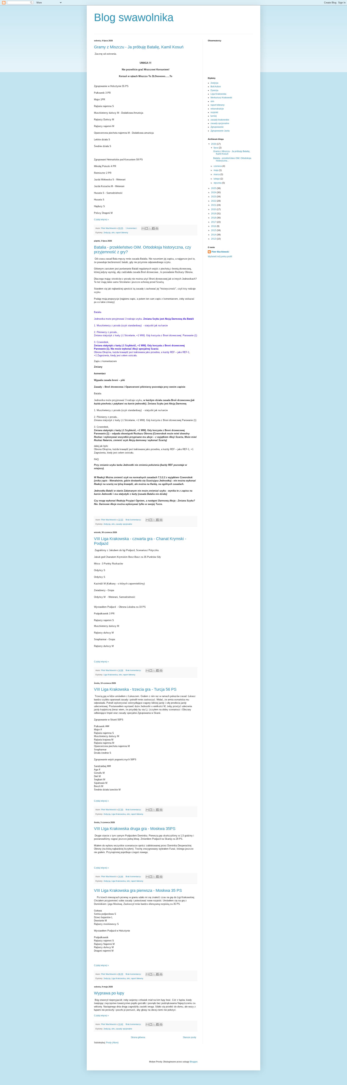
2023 (214, 196)
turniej (214, 116)
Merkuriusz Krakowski (221, 97)
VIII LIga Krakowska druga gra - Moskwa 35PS (134, 828)
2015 (214, 230)
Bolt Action (216, 86)
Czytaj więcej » (101, 219)
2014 (214, 234)
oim (113, 232)
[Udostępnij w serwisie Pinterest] (157, 228)
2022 (214, 201)
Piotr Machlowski (220, 252)
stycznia (218, 183)
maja (216, 170)
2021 (214, 205)
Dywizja (214, 90)
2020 (214, 209)
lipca (216, 147)
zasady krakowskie (220, 120)
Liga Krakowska (111, 675)
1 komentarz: (132, 228)
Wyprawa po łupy (109, 993)
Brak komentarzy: (134, 520)
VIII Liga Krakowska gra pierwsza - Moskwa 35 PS (138, 890)
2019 (214, 213)
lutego (217, 178)
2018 (214, 217)
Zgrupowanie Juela (220, 131)
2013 (214, 239)
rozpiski (214, 112)
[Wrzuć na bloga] (146, 228)
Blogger (193, 1061)
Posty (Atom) (112, 1042)
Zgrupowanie (217, 127)
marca (217, 174)
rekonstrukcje (217, 109)
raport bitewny (122, 232)
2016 (214, 226)
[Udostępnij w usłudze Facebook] (153, 228)
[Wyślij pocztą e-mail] (143, 228)
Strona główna (138, 1037)
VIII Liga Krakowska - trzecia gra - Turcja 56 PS (135, 689)
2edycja (107, 232)
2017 (214, 222)
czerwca (218, 166)
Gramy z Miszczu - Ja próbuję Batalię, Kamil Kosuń (138, 47)
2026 (214, 144)
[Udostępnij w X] (150, 228)
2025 (214, 188)
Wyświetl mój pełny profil (220, 256)
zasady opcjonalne (124, 524)
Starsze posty (189, 1037)
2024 (214, 192)
